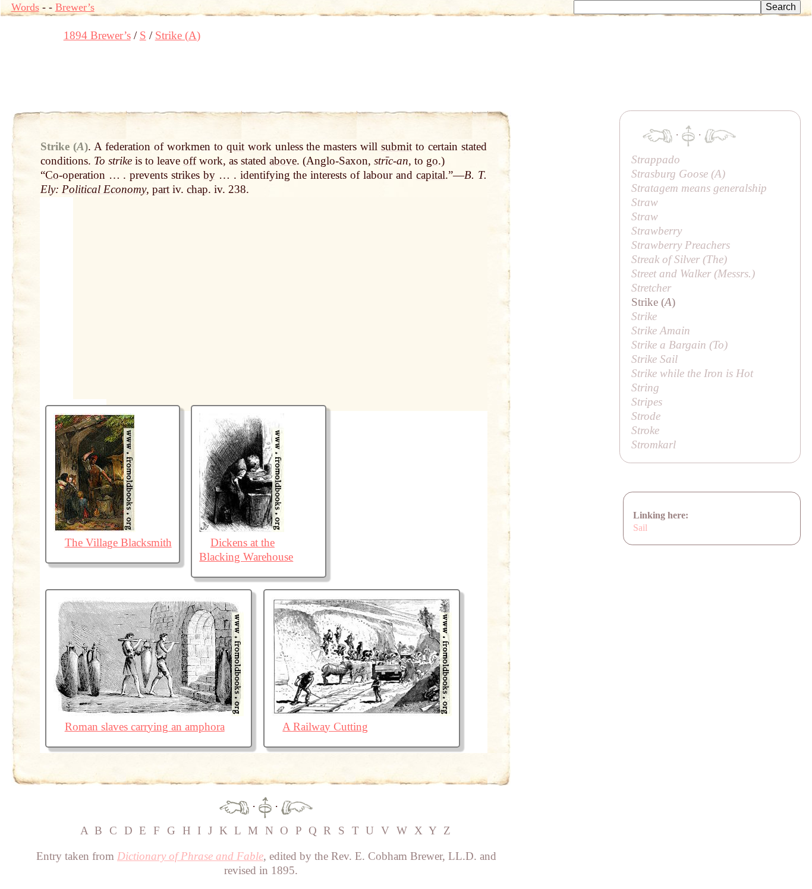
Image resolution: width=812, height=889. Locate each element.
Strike (644, 316)
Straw (644, 202)
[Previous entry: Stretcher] (234, 806)
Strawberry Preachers (680, 245)
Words (25, 7)
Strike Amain (660, 330)
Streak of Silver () (679, 259)
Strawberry (656, 230)
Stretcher (651, 287)
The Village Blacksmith (118, 542)
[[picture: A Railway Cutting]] (362, 712)
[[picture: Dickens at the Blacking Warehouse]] (241, 528)
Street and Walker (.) (693, 273)
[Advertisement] (227, 80)
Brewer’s (75, 7)
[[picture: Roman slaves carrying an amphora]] (148, 712)
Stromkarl (653, 444)
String (645, 387)
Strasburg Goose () (678, 173)
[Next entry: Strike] (297, 806)
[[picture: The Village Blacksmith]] (94, 528)
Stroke (645, 430)
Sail (640, 528)
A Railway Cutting (325, 726)
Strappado (655, 159)
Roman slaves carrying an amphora (145, 726)
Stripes (646, 402)
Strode (645, 416)
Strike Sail (654, 359)
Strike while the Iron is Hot (692, 373)
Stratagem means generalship (699, 188)
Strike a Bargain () (679, 344)
